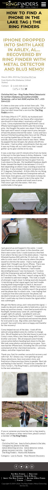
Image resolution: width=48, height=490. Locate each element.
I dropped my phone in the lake (15, 445)
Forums (20, 480)
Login (29, 480)
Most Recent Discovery (34, 456)
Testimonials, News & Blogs (24, 476)
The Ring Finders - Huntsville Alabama (18, 452)
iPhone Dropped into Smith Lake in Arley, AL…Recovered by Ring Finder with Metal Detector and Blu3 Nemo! (24, 54)
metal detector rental (33, 448)
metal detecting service (12, 448)
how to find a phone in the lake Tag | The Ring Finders (24, 20)
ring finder (28, 450)
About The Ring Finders (13, 478)
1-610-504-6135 (20, 86)
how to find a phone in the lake (32, 443)
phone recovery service (12, 450)
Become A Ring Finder (36, 478)
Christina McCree (28, 77)
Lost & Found (16, 456)
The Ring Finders (18, 474)
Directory (33, 474)
